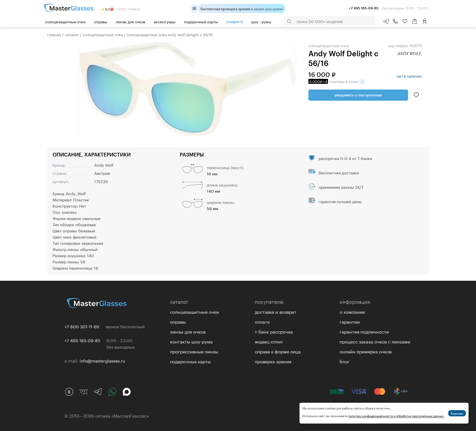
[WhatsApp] (112, 392)
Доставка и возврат (275, 311)
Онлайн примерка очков (365, 350)
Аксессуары (165, 21)
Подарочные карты (201, 21)
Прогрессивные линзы (194, 350)
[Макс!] (127, 392)
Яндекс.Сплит (269, 341)
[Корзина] (415, 23)
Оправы (100, 21)
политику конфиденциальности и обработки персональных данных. (396, 415)
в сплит (334, 81)
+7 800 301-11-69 (81, 326)
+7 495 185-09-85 (82, 340)
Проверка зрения (273, 360)
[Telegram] (98, 392)
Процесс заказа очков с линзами (375, 341)
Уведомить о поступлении (358, 95)
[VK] (84, 392)
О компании (352, 311)
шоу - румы (261, 21)
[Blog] (69, 392)
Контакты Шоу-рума (191, 341)
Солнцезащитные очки (65, 21)
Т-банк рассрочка (274, 331)
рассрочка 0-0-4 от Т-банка (345, 158)
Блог (345, 360)
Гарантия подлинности (364, 331)
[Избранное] (405, 21)
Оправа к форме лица (278, 350)
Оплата (262, 321)
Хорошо (457, 413)
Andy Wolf (104, 164)
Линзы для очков (130, 21)
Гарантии (350, 321)
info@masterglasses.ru (102, 360)
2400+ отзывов (128, 8)
